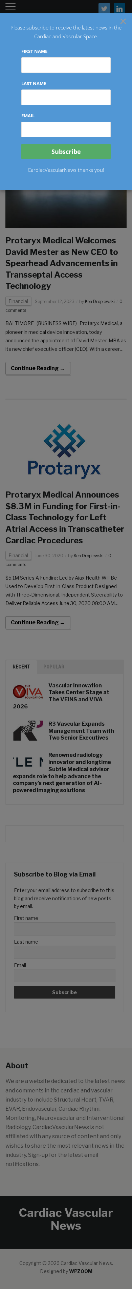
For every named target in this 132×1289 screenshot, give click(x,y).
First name (34, 51)
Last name (33, 83)
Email (28, 116)
